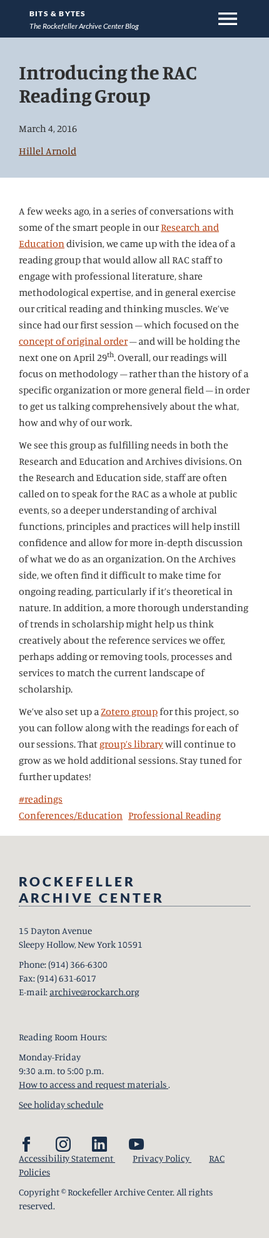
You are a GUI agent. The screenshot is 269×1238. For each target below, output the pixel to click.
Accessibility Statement (67, 1158)
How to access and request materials (93, 1084)
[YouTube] (136, 1144)
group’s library (131, 744)
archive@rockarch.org (94, 992)
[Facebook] (26, 1144)
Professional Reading (174, 815)
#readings (41, 799)
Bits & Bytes (57, 13)
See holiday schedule (61, 1104)
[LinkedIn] (99, 1144)
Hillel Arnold (47, 151)
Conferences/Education (71, 815)
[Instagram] (63, 1144)
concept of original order (73, 341)
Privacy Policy (162, 1158)
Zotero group (129, 711)
